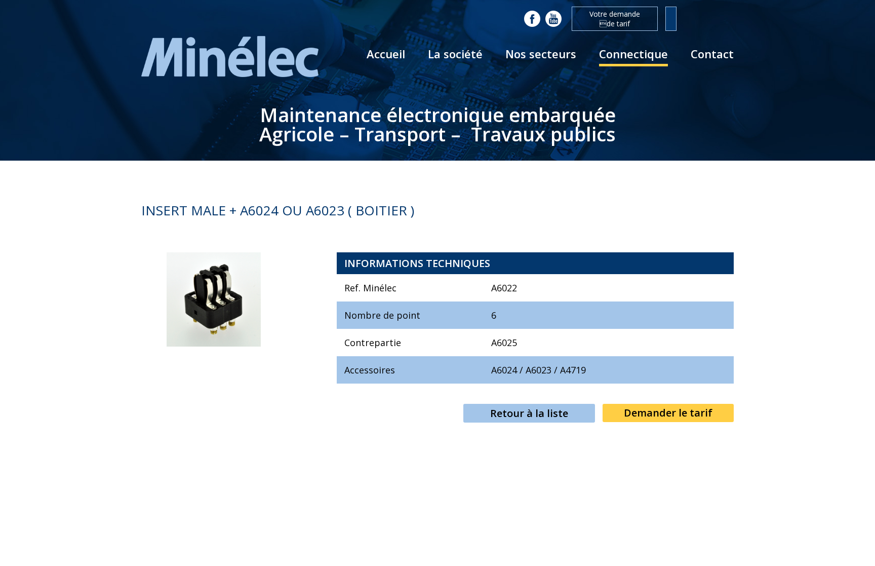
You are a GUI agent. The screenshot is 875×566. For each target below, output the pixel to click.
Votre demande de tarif (614, 18)
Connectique (633, 53)
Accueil (386, 53)
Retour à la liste (529, 413)
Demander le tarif (668, 413)
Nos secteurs (540, 53)
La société (455, 53)
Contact (712, 53)
